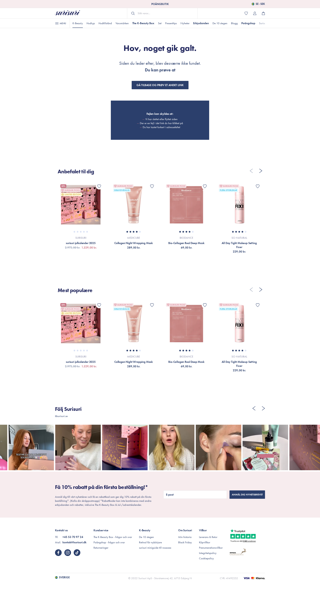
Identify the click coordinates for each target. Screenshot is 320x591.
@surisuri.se (61, 416)
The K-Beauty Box (143, 23)
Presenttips (171, 23)
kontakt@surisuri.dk (74, 542)
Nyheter (185, 23)
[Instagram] (67, 552)
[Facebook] (58, 552)
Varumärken (122, 23)
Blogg (234, 23)
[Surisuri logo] (67, 13)
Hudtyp (90, 23)
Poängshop (248, 23)
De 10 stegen (219, 23)
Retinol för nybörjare (150, 542)
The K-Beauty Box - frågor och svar (113, 537)
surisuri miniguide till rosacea (155, 547)
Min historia (185, 537)
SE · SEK (260, 4)
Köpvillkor (204, 542)
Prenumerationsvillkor (211, 547)
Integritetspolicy (207, 553)
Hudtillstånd (105, 23)
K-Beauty (77, 23)
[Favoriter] (99, 186)
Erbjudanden (201, 23)
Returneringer (101, 547)
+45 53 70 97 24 (72, 537)
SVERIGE (64, 577)
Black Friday (185, 542)
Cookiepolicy (206, 558)
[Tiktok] (77, 552)
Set (160, 23)
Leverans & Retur (208, 537)
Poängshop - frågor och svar (109, 542)
